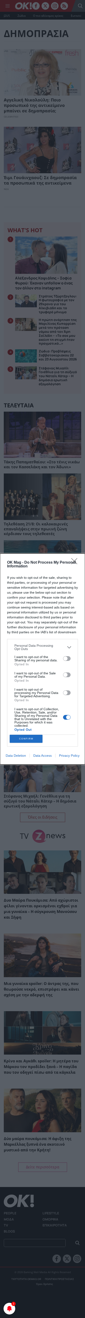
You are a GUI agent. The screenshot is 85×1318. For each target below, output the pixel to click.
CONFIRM (26, 738)
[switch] (67, 658)
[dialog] (42, 659)
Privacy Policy (69, 755)
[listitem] (42, 647)
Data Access (42, 755)
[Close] (75, 562)
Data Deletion (16, 755)
